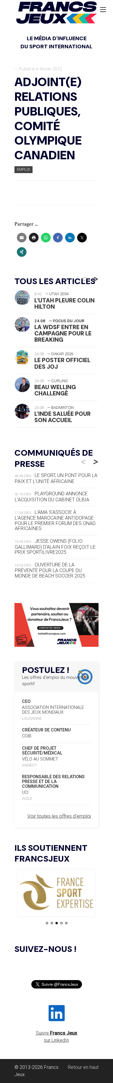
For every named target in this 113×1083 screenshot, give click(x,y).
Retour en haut (83, 1067)
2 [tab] (52, 923)
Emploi (23, 169)
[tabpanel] (56, 892)
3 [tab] (56, 923)
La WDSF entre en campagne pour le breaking (63, 333)
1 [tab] (47, 923)
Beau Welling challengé (55, 390)
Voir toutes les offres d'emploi (59, 816)
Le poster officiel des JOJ (62, 363)
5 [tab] (66, 923)
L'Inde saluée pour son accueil (62, 417)
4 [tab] (61, 923)
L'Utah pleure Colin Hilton (64, 303)
